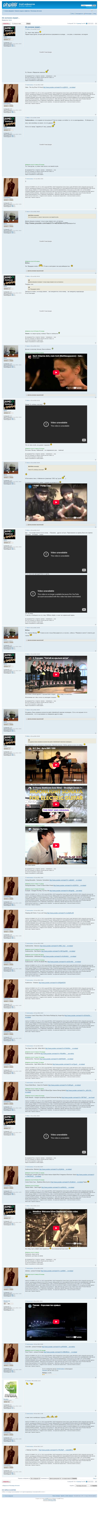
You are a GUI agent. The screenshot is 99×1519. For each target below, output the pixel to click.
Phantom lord (30, 1301)
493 (12, 111)
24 (96, 23)
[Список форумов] (10, 5)
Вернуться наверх (95, 81)
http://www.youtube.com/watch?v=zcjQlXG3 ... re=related (59, 87)
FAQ (73, 13)
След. (94, 1478)
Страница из (80, 23)
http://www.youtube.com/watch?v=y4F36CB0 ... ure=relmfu (58, 1346)
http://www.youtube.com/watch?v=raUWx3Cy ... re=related (57, 1187)
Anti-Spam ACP (52, 1500)
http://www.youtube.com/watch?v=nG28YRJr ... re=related (69, 885)
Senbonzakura (30, 84)
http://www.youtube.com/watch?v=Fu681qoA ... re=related (64, 1085)
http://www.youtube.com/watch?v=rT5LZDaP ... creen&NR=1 (56, 1450)
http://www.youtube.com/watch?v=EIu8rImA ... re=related (67, 1182)
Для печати (92, 10)
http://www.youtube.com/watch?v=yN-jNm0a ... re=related (55, 1169)
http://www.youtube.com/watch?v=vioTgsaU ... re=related (69, 1064)
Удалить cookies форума (67, 1495)
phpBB (46, 1498)
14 (12, 1408)
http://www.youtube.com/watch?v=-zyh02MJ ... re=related (57, 1271)
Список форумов (9, 11)
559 (12, 112)
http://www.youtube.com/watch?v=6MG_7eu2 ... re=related (56, 946)
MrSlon (28, 29)
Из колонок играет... (11, 18)
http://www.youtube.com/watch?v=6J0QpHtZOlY (52, 982)
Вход (95, 13)
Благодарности (79, 13)
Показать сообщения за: (24, 1478)
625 (12, 232)
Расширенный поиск (91, 6)
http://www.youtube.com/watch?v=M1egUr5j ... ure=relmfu (66, 890)
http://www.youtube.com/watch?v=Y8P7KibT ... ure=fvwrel (78, 1097)
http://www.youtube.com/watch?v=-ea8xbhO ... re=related (66, 880)
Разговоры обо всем (36, 11)
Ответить (4, 23)
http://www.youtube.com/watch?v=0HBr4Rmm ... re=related (60, 1352)
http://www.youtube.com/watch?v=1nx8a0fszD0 (60, 913)
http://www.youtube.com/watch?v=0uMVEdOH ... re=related (56, 1059)
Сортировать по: (45, 1478)
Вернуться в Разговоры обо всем (11, 1485)
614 (12, 231)
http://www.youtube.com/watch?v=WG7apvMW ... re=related (58, 951)
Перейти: (72, 1485)
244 (12, 46)
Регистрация (88, 13)
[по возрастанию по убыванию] (69, 1478)
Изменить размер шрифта (94, 10)
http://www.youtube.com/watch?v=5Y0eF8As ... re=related (61, 1048)
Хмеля (10, 20)
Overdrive (44, 1370)
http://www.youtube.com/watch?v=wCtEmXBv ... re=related (64, 961)
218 (12, 44)
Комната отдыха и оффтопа (22, 11)
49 (12, 1407)
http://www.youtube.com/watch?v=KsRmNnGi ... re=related (59, 956)
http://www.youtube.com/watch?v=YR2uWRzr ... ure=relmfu (57, 1053)
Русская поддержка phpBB (49, 1499)
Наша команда (56, 1495)
